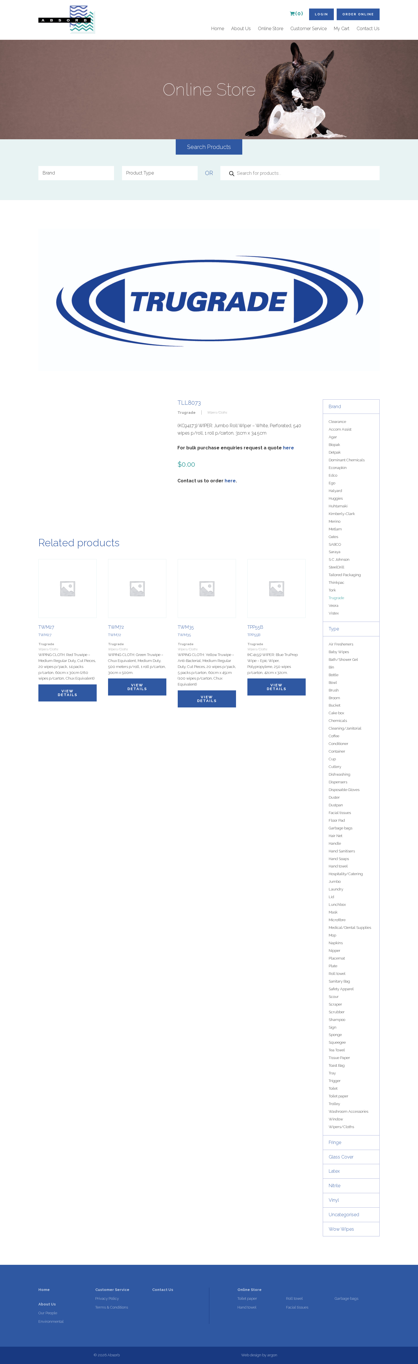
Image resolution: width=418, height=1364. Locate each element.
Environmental (51, 1321)
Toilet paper (338, 1096)
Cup (332, 759)
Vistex (334, 613)
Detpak (335, 452)
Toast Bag (337, 1065)
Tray (332, 1073)
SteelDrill (336, 567)
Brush (334, 690)
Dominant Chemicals (347, 460)
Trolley (334, 1104)
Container (337, 751)
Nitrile (334, 1185)
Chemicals (338, 721)
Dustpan (336, 805)
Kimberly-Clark (342, 514)
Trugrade (336, 598)
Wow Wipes (341, 1229)
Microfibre (337, 920)
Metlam (335, 529)
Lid (331, 897)
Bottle (333, 675)
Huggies (336, 498)
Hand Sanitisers (342, 851)
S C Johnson (339, 559)
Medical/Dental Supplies (350, 927)
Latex (334, 1171)
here (288, 447)
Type (334, 629)
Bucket (334, 705)
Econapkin (338, 468)
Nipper (334, 950)
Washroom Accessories (348, 1111)
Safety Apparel (341, 989)
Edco (333, 475)
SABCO (335, 544)
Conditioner (338, 744)
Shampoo (337, 1020)
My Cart (341, 28)
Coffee (334, 736)
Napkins (336, 943)
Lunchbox (337, 904)
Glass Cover (341, 1157)
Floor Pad (337, 820)
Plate (333, 966)
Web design (251, 1355)
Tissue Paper (339, 1058)
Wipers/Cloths (341, 1127)
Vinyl (334, 1200)
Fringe (335, 1142)
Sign (332, 1027)
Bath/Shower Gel (343, 659)
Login (321, 14)
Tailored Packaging (345, 575)
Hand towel (338, 866)
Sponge (335, 1035)
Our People (47, 1313)
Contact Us (368, 28)
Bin (331, 667)
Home (217, 28)
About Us (241, 28)
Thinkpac (336, 582)
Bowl (333, 682)
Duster (334, 797)
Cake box (336, 713)
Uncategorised (344, 1214)
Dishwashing (339, 774)
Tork (332, 590)
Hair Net (335, 836)
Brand (335, 406)
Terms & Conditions (111, 1307)
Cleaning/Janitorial (345, 728)
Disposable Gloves (344, 790)
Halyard (335, 491)
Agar (333, 437)
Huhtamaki (338, 506)
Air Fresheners (341, 644)
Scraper (335, 1004)
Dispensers (338, 782)
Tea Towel (337, 1050)
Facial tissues (340, 813)
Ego (332, 483)
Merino (334, 521)
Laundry (336, 889)
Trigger (335, 1081)
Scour (334, 997)
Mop (332, 935)
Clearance (337, 422)
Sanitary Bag (339, 981)
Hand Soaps (339, 859)
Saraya (334, 552)
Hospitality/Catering (346, 874)
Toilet (333, 1088)
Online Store (270, 28)
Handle (335, 843)
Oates (333, 537)
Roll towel (337, 973)
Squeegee (337, 1042)
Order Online (358, 14)
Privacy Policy (107, 1298)
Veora (333, 605)
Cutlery (335, 767)
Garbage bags (340, 828)
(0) (299, 13)
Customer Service (308, 28)
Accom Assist (340, 429)
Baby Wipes (339, 652)
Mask (333, 912)
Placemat (337, 958)
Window (336, 1119)
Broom (334, 698)
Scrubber (337, 1012)
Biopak (334, 445)
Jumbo (335, 881)
